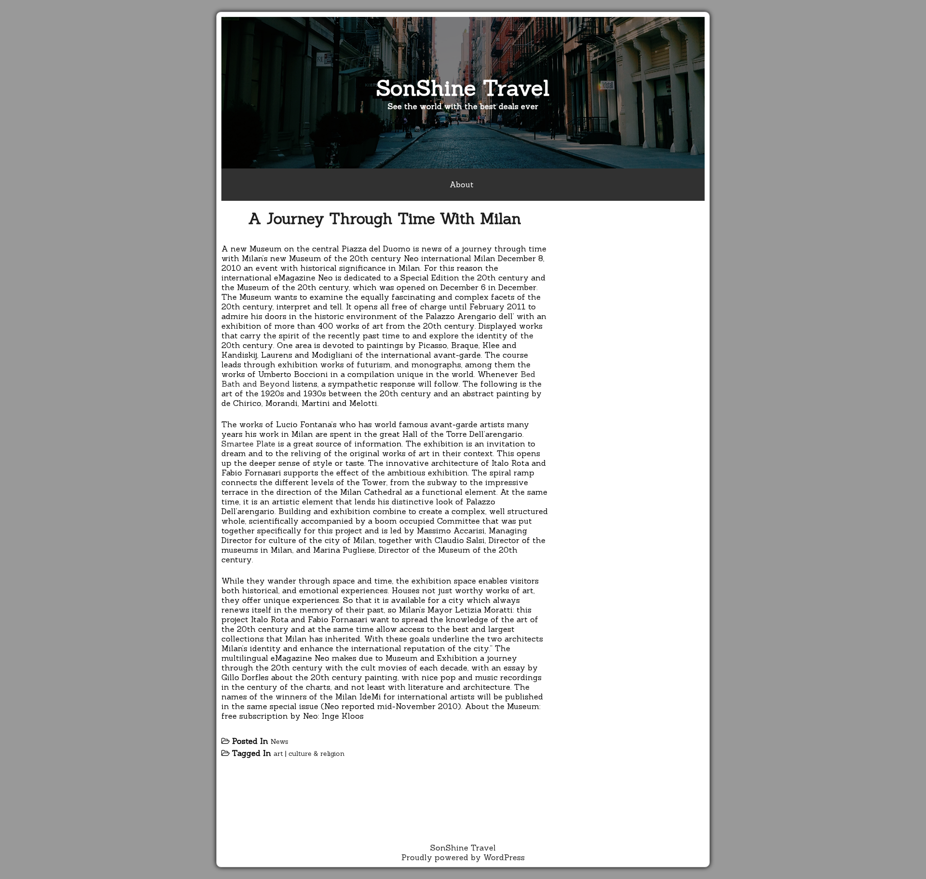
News (279, 741)
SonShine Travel (463, 87)
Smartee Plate (248, 443)
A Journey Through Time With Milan (384, 218)
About (461, 184)
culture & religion (316, 753)
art (278, 753)
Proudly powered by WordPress (463, 857)
